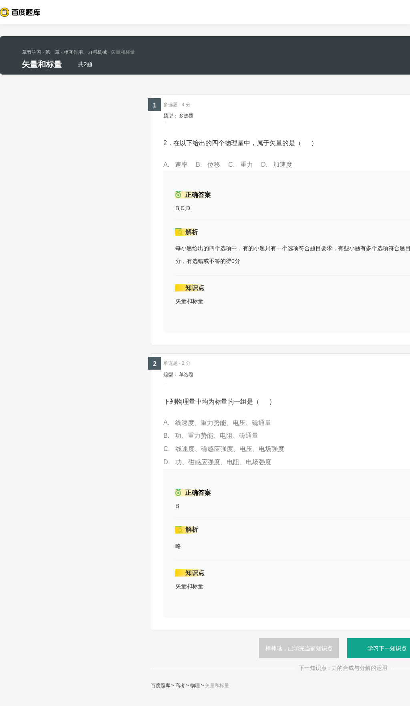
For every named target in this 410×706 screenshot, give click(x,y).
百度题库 (160, 685)
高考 (180, 685)
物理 (195, 685)
